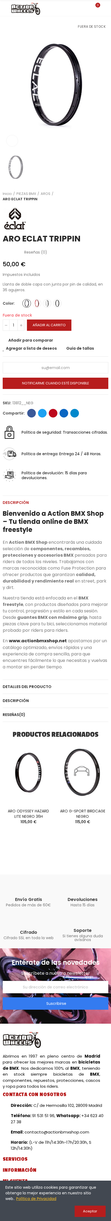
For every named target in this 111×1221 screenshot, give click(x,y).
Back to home (97, 196)
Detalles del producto (27, 686)
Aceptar (90, 1211)
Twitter (42, 413)
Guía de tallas (80, 348)
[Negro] (26, 303)
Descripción (16, 502)
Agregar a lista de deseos (31, 348)
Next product (104, 196)
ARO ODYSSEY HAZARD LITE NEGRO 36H (28, 813)
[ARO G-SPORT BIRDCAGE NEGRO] (82, 772)
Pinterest (53, 413)
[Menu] (5, 9)
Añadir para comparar (30, 340)
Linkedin (64, 413)
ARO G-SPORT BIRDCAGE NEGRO (82, 813)
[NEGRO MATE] (57, 303)
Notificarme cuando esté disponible (55, 383)
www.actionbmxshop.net (38, 641)
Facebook (31, 413)
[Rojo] (37, 303)
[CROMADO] (47, 303)
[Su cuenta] (105, 8)
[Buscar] (86, 8)
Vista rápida (41, 771)
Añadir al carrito (49, 325)
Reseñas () (35, 252)
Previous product (91, 196)
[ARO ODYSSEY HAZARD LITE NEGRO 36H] (28, 772)
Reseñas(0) (14, 714)
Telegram (74, 413)
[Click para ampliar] (12, 140)
